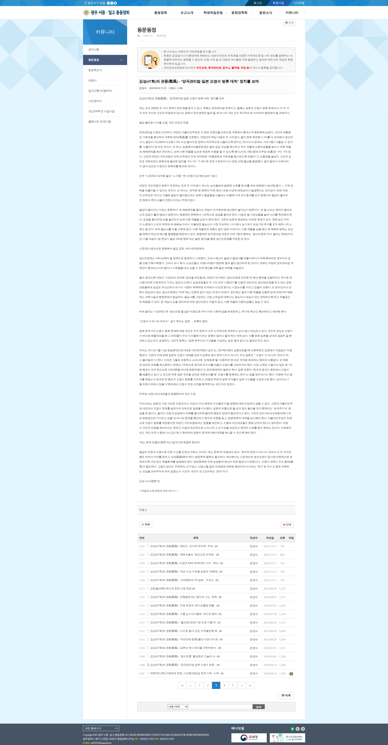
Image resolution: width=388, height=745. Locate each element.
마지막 (250, 685)
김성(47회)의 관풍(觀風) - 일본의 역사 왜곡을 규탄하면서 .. (185, 647)
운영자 (254, 546)
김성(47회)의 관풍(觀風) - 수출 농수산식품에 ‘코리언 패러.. (185, 613)
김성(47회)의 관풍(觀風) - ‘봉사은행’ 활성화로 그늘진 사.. (185, 656)
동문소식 (265, 12)
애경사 (92, 80)
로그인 (258, 2)
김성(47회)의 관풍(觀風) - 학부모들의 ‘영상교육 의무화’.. (184, 554)
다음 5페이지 (242, 685)
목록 (147, 524)
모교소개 (186, 12)
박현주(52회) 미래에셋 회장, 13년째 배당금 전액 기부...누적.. (187, 673)
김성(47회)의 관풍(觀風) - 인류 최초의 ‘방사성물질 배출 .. (184, 605)
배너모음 (237, 728)
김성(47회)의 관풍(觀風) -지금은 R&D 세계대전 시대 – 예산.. (186, 563)
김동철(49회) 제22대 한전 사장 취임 (172, 588)
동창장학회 (239, 12)
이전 (298, 729)
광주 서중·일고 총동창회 (106, 12)
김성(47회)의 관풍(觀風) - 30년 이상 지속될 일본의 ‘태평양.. (186, 571)
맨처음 (182, 685)
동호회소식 (95, 70)
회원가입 (278, 2)
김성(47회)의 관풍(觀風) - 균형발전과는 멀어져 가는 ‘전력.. (185, 596)
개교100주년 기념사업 (101, 111)
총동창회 (160, 12)
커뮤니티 (292, 12)
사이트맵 (299, 2)
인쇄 (288, 524)
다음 (303, 729)
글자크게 (108, 3)
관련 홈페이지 (93, 728)
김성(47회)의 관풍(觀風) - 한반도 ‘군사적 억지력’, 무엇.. (184, 546)
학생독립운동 (213, 12)
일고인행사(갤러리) (100, 90)
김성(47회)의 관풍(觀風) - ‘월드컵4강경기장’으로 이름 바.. (185, 622)
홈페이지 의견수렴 (99, 121)
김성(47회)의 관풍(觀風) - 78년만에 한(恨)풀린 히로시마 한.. (186, 639)
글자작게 (111, 3)
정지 (292, 729)
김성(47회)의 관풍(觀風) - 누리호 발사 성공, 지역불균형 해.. (186, 630)
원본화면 (115, 3)
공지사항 (93, 49)
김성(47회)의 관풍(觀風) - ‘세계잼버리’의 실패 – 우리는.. (184, 580)
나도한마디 (95, 101)
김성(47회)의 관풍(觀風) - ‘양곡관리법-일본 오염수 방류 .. (185, 664)
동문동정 (93, 59)
